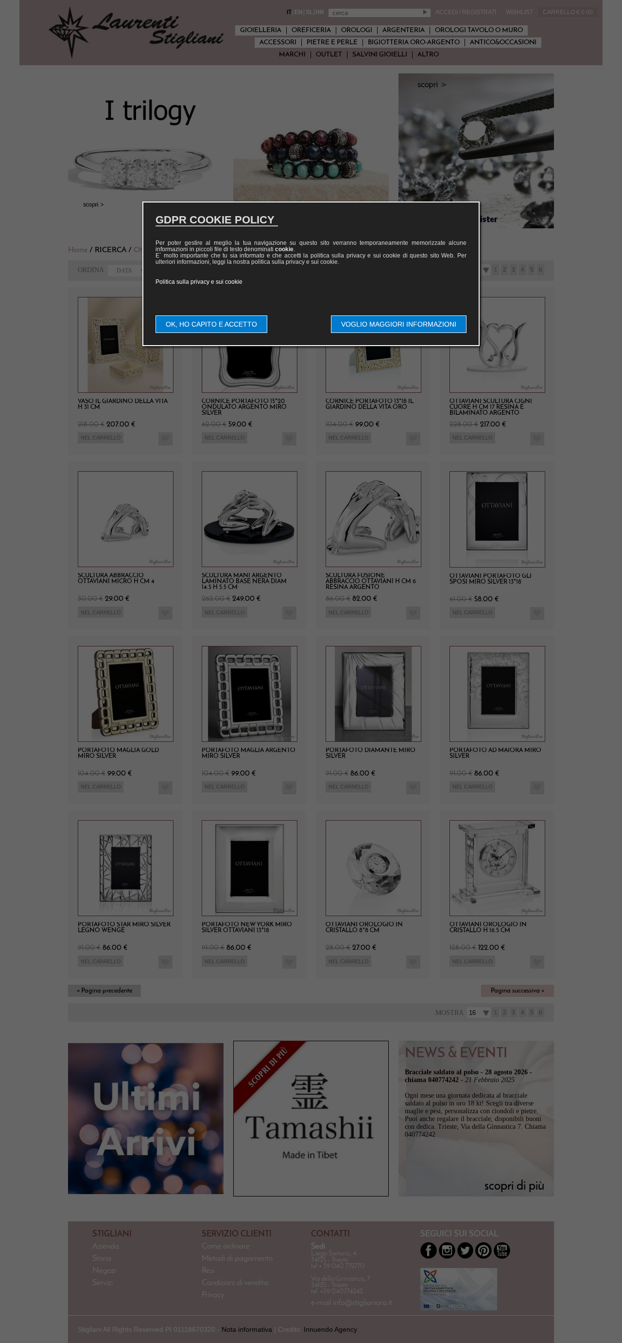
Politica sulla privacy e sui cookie (199, 281)
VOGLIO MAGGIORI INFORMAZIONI (398, 324)
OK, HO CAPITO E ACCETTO (211, 324)
